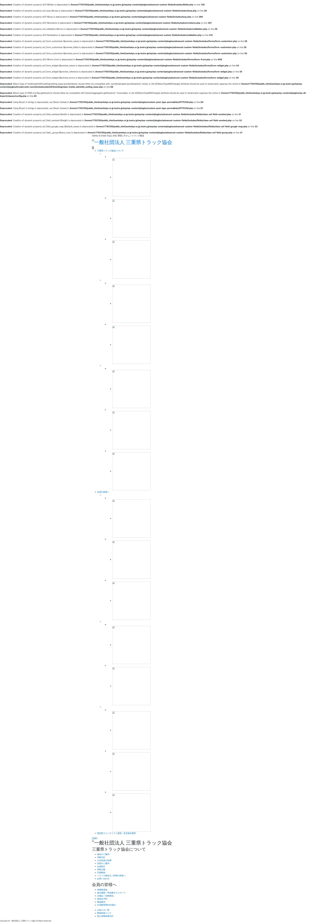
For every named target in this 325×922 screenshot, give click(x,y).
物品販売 (101, 902)
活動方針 (101, 857)
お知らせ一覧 (103, 910)
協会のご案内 (103, 854)
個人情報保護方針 (105, 916)
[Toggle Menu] (93, 148)
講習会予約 (102, 898)
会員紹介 (101, 866)
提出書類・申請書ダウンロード (111, 892)
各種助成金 (102, 889)
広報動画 (101, 872)
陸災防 (116, 833)
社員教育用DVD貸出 (106, 905)
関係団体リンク (104, 913)
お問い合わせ (103, 878)
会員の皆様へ (103, 492)
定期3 (94, 838)
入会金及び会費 (104, 860)
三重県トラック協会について (110, 150)
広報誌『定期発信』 (106, 895)
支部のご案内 (103, 863)
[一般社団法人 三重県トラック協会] (132, 142)
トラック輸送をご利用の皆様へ (111, 875)
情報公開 (101, 869)
